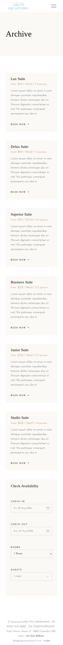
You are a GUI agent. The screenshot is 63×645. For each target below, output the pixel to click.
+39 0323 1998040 (34, 636)
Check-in (18, 501)
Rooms (15, 547)
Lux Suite (18, 79)
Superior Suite (21, 214)
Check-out (19, 524)
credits (46, 641)
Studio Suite (20, 417)
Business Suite (22, 282)
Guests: (17, 570)
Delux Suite (19, 146)
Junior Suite (20, 350)
